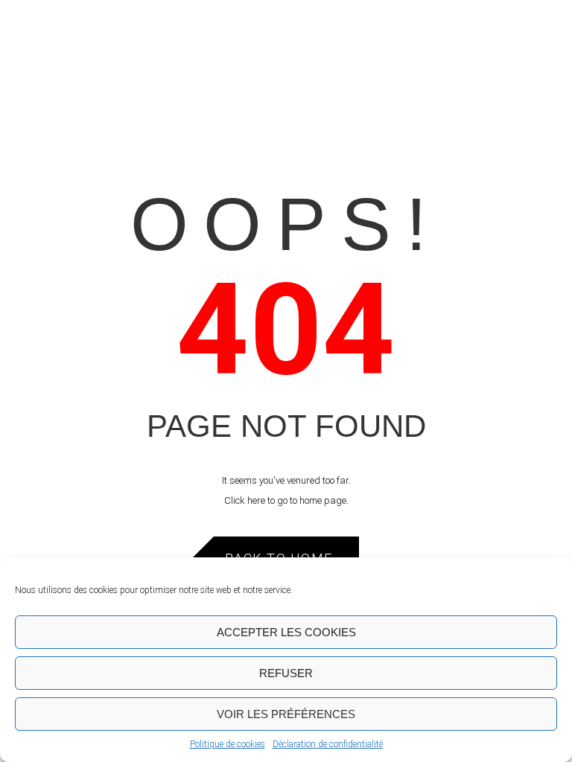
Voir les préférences (286, 714)
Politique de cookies (227, 744)
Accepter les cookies (286, 632)
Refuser (286, 673)
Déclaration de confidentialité (328, 744)
